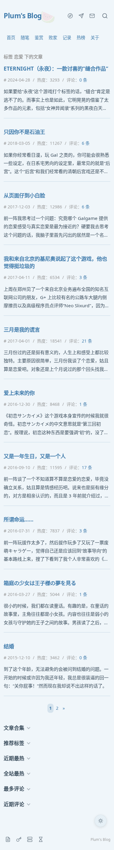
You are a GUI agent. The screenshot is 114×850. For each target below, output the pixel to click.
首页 (11, 37)
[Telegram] (81, 15)
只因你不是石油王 (24, 131)
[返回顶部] (101, 837)
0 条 (83, 80)
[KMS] (19, 839)
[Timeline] (40, 839)
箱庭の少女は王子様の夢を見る (40, 583)
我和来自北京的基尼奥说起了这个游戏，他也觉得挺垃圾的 (55, 262)
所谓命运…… (18, 519)
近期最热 (14, 758)
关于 (95, 37)
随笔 (25, 37)
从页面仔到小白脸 (24, 195)
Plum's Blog (23, 16)
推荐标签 (14, 743)
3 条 (83, 277)
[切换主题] (101, 821)
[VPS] (30, 839)
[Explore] (70, 15)
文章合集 (14, 728)
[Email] (92, 15)
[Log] (8, 839)
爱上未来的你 (19, 392)
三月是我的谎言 (22, 329)
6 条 (86, 143)
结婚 (9, 646)
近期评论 (14, 804)
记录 (67, 37)
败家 (53, 37)
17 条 (87, 467)
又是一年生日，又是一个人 (35, 456)
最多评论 (14, 789)
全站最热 (14, 773)
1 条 (83, 404)
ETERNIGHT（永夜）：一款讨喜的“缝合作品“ (56, 68)
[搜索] (104, 15)
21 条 (87, 341)
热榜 (81, 37)
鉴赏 (39, 37)
